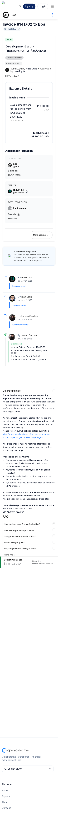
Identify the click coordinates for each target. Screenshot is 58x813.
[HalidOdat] (7, 70)
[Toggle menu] (52, 6)
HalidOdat (26, 277)
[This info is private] (18, 214)
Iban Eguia (26, 296)
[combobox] (27, 769)
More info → (9, 555)
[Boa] (6, 15)
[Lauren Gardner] (12, 317)
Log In (42, 6)
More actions (39, 235)
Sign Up (29, 6)
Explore (6, 796)
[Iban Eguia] (12, 298)
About (5, 802)
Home (5, 790)
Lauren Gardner (29, 316)
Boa (14, 15)
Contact (6, 808)
